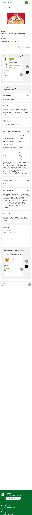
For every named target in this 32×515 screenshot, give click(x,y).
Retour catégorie (7, 7)
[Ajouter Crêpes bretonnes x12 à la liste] (8, 253)
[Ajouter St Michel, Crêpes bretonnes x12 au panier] (21, 269)
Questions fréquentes (7, 514)
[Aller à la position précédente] (27, 67)
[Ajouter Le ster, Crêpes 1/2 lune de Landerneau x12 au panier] (29, 284)
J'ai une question (13, 498)
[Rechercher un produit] (26, 2)
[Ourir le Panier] (30, 2)
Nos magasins (5, 512)
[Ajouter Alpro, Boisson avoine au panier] (21, 74)
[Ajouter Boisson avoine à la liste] (7, 59)
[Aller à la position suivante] (27, 72)
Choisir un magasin (7, 2)
